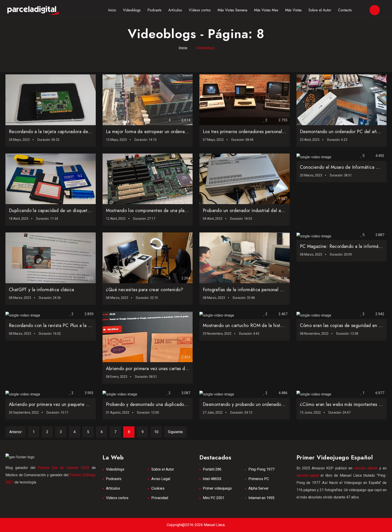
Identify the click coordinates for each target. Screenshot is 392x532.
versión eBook (365, 468)
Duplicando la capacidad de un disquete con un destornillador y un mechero (85, 210)
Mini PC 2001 (213, 498)
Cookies (157, 488)
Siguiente (175, 432)
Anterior (15, 432)
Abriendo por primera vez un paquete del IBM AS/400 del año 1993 (78, 404)
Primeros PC (258, 479)
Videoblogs (132, 10)
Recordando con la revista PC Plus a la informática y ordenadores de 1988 (84, 325)
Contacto (345, 10)
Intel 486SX (212, 479)
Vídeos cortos (200, 10)
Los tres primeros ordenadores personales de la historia (258, 131)
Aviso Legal (160, 479)
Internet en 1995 (261, 498)
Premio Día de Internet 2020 (63, 468)
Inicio (112, 10)
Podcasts (154, 10)
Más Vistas (293, 10)
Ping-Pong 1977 (261, 469)
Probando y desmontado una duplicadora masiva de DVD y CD (169, 404)
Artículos (175, 10)
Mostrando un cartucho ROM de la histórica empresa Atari (261, 325)
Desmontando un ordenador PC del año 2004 (346, 131)
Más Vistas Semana (232, 10)
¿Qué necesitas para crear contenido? (144, 289)
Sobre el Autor (320, 10)
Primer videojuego (217, 488)
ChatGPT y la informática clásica (41, 289)
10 (156, 432)
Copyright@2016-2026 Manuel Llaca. (196, 525)
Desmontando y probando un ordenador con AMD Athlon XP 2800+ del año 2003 (285, 404)
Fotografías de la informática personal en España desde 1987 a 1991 (272, 289)
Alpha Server (258, 488)
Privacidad (159, 498)
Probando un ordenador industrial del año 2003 (250, 210)
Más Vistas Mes (266, 10)
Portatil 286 (212, 469)
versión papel (307, 475)
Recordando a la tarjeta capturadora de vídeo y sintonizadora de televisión (84, 131)
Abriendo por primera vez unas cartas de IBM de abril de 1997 (169, 368)
